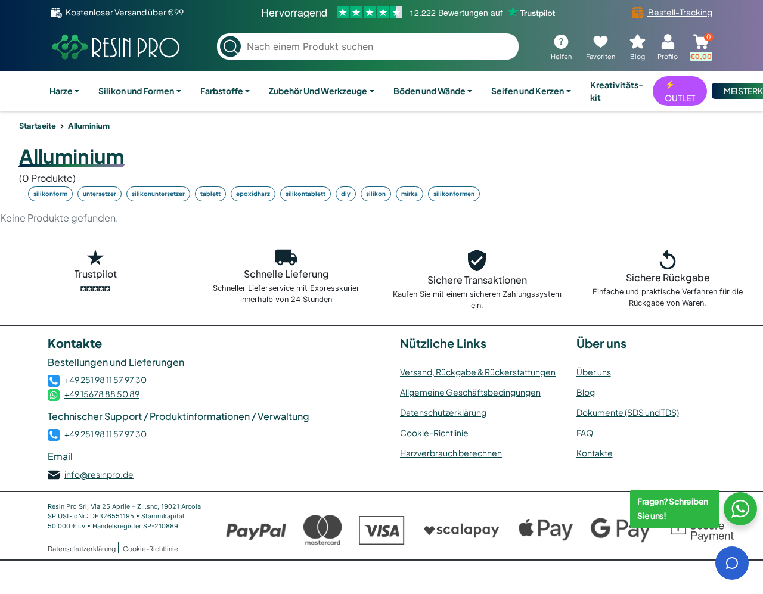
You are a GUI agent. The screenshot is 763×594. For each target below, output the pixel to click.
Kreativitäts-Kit (616, 90)
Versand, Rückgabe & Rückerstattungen (478, 371)
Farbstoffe (221, 90)
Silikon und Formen (136, 90)
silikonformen (453, 193)
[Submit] (230, 46)
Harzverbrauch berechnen (451, 452)
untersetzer (99, 193)
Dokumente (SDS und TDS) (627, 412)
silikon (376, 193)
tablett (210, 193)
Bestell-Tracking (679, 12)
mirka (409, 193)
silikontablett (305, 193)
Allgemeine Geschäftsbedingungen (470, 392)
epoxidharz (253, 193)
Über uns (593, 371)
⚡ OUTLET (680, 91)
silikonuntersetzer (158, 193)
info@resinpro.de (99, 474)
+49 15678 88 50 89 (101, 393)
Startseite (37, 125)
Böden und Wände (429, 90)
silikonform (50, 193)
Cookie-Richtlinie (434, 432)
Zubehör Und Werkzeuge (318, 90)
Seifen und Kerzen (527, 90)
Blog (585, 392)
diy (346, 193)
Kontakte (594, 452)
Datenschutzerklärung (443, 412)
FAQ (584, 432)
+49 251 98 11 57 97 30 (105, 379)
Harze (61, 90)
